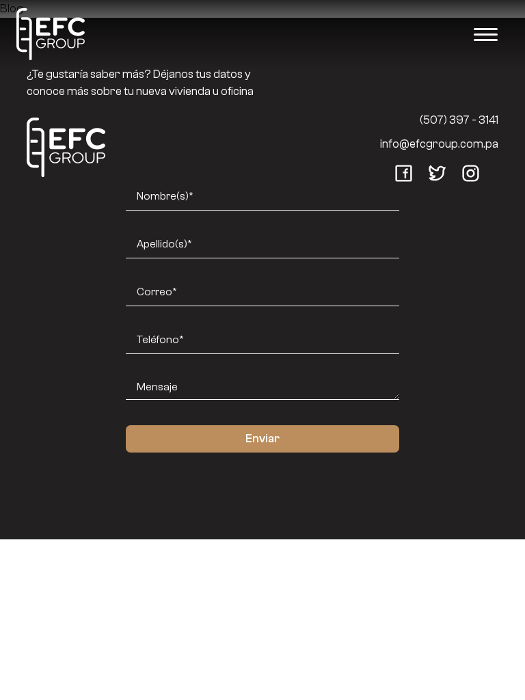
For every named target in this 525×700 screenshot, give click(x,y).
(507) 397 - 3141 (459, 119)
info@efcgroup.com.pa (439, 143)
